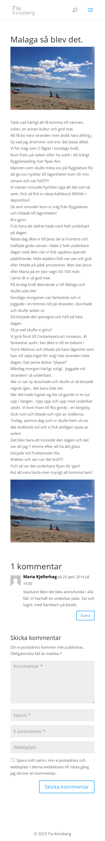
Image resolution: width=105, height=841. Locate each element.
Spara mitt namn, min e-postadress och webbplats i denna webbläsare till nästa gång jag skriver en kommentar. (49, 767)
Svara (85, 615)
